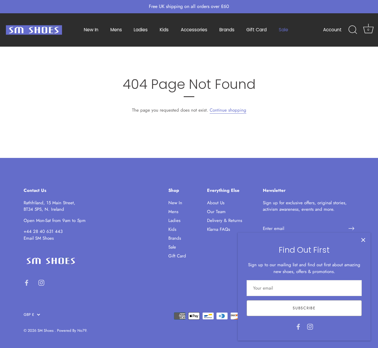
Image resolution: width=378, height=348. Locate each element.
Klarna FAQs (218, 229)
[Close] (363, 239)
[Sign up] (351, 228)
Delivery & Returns (224, 220)
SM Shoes (46, 330)
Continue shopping (228, 110)
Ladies (141, 30)
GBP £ (29, 314)
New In (91, 30)
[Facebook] (298, 326)
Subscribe (304, 308)
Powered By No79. (72, 330)
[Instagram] (310, 326)
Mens (116, 30)
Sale (283, 30)
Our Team (216, 211)
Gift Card (256, 30)
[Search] (352, 29)
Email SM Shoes (39, 238)
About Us (215, 203)
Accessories (194, 30)
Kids (164, 30)
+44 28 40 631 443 (43, 231)
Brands (226, 30)
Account (332, 30)
